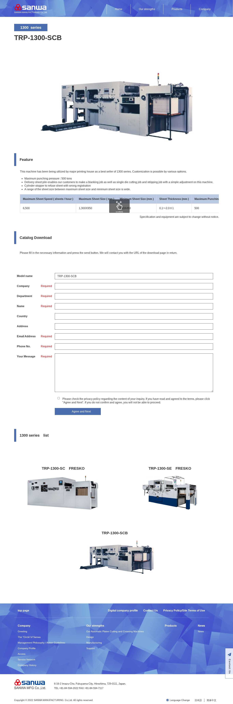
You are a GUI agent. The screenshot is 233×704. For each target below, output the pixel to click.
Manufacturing (94, 642)
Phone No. (24, 346)
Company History (27, 665)
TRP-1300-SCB (115, 533)
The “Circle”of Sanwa (29, 637)
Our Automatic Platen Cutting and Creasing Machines (115, 631)
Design (90, 637)
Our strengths (147, 9)
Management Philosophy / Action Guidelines (41, 642)
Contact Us (150, 610)
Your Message (26, 356)
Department (24, 296)
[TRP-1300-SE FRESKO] (170, 493)
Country (22, 316)
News (201, 625)
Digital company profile (123, 610)
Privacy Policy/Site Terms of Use (184, 610)
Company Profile (27, 648)
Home (118, 9)
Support (90, 648)
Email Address (26, 336)
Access (21, 654)
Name (20, 306)
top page (23, 610)
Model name (25, 276)
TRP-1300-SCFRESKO (63, 468)
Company (205, 9)
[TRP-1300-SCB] (116, 557)
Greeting (22, 631)
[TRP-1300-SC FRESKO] (63, 493)
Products (177, 9)
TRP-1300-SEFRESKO (170, 468)
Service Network (26, 659)
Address (22, 326)
